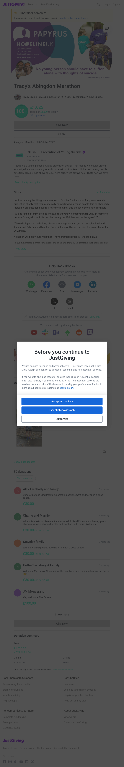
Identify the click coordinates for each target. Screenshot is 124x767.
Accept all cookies (62, 401)
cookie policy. (66, 387)
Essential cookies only (62, 410)
